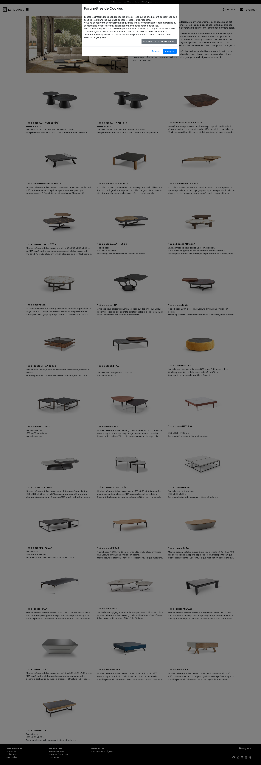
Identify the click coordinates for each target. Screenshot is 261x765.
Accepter (169, 51)
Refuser (156, 51)
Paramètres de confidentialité (159, 41)
